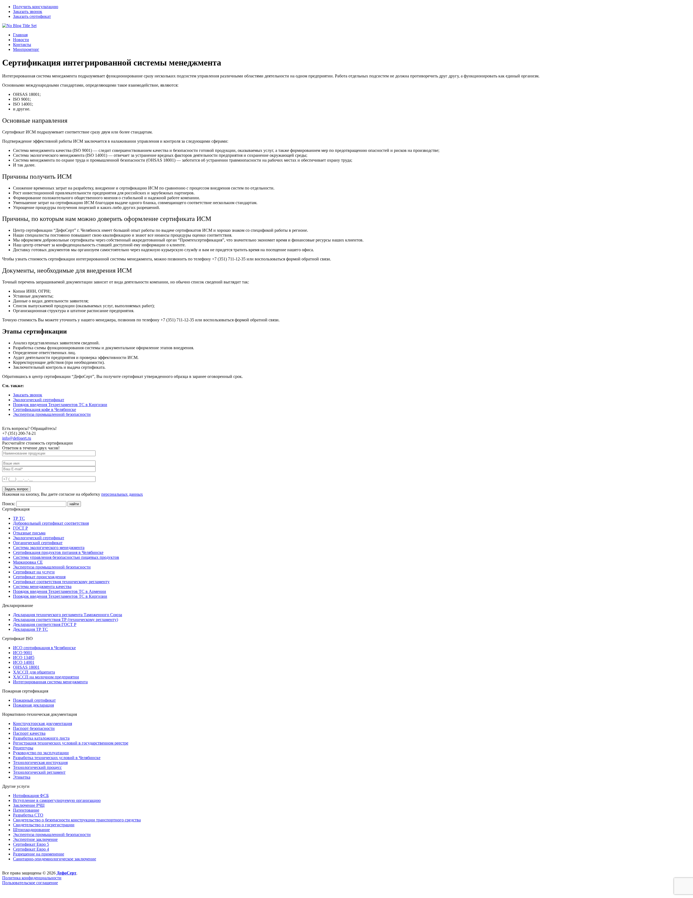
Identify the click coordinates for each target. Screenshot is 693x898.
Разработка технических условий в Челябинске (56, 757)
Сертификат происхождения (39, 576)
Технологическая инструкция (40, 762)
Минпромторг (26, 49)
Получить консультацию (35, 6)
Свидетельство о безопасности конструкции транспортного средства (77, 820)
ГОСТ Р (20, 528)
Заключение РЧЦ (29, 805)
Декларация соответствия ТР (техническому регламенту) (65, 619)
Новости (21, 39)
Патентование (26, 810)
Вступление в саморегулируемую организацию (57, 800)
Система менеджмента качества (42, 586)
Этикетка (21, 777)
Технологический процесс (37, 767)
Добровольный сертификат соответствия (51, 523)
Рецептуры (23, 748)
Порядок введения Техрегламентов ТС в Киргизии (60, 404)
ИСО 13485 (23, 657)
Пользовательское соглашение (30, 882)
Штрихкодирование (31, 829)
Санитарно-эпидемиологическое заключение (54, 859)
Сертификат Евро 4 (31, 849)
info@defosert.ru (16, 438)
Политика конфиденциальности (31, 878)
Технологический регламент (39, 772)
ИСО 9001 (22, 652)
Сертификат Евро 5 (31, 844)
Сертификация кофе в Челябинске (44, 409)
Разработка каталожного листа (41, 738)
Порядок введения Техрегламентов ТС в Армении (59, 591)
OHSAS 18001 (26, 667)
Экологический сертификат (38, 399)
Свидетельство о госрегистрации (43, 824)
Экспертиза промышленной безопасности (52, 414)
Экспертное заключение (35, 839)
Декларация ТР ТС (30, 629)
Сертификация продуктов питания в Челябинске (58, 552)
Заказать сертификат (32, 16)
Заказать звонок (27, 11)
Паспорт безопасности (34, 728)
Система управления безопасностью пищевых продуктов (66, 557)
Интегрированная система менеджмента (50, 682)
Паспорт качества (29, 733)
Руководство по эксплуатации (41, 752)
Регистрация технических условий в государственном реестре (70, 743)
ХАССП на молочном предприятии (46, 677)
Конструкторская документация (42, 723)
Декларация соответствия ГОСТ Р (44, 624)
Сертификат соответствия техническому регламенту (61, 581)
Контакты (22, 44)
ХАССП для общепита (34, 672)
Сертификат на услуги (34, 572)
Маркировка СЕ (28, 562)
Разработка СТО (28, 815)
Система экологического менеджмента (48, 547)
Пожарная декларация (33, 705)
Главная (20, 34)
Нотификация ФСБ (31, 795)
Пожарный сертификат (34, 700)
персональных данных (122, 494)
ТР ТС (19, 518)
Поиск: (9, 503)
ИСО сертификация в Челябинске (44, 647)
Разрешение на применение (38, 854)
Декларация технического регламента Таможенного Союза (67, 614)
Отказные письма (29, 533)
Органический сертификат (38, 542)
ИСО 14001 (23, 662)
